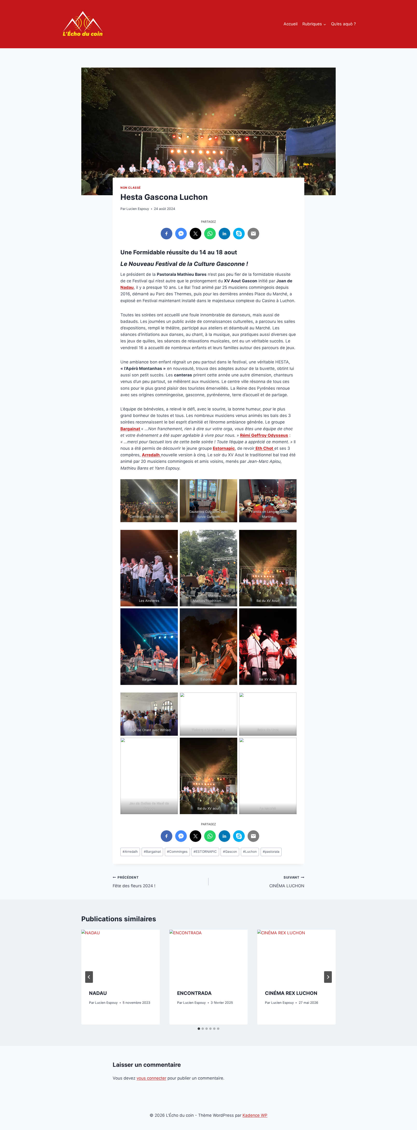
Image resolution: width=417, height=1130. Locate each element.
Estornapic (224, 448)
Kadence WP (255, 1115)
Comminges (177, 851)
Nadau (127, 287)
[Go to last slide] (89, 977)
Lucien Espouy (137, 209)
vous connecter (151, 1078)
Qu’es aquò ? (343, 23)
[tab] (199, 1028)
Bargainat (130, 428)
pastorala (271, 851)
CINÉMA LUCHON (286, 881)
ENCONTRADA (194, 993)
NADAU (98, 993)
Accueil (291, 23)
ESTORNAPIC (205, 851)
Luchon (250, 851)
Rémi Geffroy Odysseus (264, 435)
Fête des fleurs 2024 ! (134, 881)
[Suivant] (328, 977)
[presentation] (120, 956)
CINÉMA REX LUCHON (291, 993)
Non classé (130, 187)
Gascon (230, 851)
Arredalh (130, 851)
